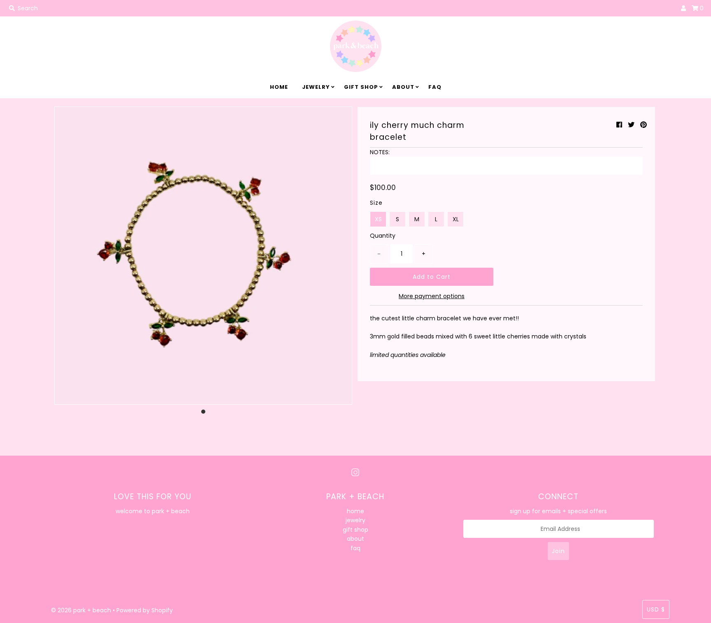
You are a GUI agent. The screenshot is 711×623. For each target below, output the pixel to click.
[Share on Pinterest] (643, 125)
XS (378, 219)
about (403, 87)
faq (434, 87)
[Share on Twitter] (631, 125)
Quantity (382, 236)
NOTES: (380, 152)
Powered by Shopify (144, 610)
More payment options (432, 296)
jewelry (316, 87)
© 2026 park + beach (81, 610)
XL (456, 219)
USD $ (656, 609)
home (279, 87)
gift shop (361, 87)
